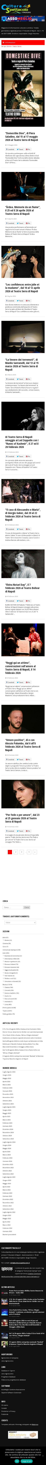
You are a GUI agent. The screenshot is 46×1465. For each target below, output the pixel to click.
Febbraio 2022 (7, 1228)
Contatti (4, 1408)
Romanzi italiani (10, 964)
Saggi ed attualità (10, 970)
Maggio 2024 (7, 1148)
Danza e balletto (10, 993)
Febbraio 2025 (7, 1123)
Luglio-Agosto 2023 (9, 1177)
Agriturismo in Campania (9, 1358)
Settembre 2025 (8, 1104)
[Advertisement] (23, 878)
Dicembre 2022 (8, 1199)
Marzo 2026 (6, 1085)
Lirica (6, 1004)
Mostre (7, 940)
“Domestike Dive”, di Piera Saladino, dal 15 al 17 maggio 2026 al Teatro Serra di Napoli (21, 136)
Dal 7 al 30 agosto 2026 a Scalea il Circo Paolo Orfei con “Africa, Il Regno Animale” (26, 1334)
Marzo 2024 (6, 1155)
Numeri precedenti (9, 1234)
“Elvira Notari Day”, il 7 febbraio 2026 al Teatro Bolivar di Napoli (22, 588)
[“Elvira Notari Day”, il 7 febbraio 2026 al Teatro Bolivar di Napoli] (23, 577)
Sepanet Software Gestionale (11, 1393)
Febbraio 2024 (7, 1158)
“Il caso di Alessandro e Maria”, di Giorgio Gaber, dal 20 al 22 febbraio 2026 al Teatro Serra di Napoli (23, 514)
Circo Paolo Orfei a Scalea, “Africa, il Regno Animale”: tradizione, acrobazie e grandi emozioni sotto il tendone (26, 1312)
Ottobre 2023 (7, 1171)
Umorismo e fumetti (11, 981)
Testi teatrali (8, 976)
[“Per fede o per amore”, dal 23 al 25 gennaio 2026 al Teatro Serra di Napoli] (23, 808)
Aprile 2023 (6, 1187)
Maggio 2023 (7, 1183)
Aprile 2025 (6, 1116)
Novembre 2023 (8, 1167)
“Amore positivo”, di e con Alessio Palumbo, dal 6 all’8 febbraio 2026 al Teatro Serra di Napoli (22, 745)
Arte (4, 937)
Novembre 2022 (8, 1203)
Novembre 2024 (8, 1132)
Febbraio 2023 (7, 1193)
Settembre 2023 (8, 1174)
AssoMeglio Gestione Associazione (13, 1389)
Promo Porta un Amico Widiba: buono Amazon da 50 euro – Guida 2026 (26, 1292)
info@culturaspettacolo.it (20, 1263)
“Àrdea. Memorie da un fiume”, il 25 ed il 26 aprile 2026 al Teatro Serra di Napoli (22, 210)
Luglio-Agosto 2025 (9, 1107)
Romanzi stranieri (10, 967)
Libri (4, 953)
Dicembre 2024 (8, 1129)
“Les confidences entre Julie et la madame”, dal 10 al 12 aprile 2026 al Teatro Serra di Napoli (22, 287)
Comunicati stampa (9, 950)
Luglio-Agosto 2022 (9, 1212)
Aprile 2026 (6, 1081)
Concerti (7, 990)
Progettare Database (8, 1377)
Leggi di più (26, 1461)
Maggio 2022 (7, 1218)
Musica (5, 984)
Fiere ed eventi (9, 999)
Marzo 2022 (6, 1225)
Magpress (35, 1424)
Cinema (5, 943)
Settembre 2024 (8, 1139)
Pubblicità (4, 1414)
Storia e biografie (10, 973)
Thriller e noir (9, 978)
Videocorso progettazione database (13, 1380)
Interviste (7, 1001)
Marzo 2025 (6, 1120)
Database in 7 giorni (8, 1371)
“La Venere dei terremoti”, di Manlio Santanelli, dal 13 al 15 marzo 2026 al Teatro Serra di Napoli (22, 364)
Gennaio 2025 (7, 1126)
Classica (7, 987)
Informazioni (10, 42)
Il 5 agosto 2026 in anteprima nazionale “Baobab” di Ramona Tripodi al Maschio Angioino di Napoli (26, 1343)
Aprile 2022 (6, 1222)
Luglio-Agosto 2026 (9, 1072)
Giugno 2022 (7, 1215)
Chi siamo (4, 1405)
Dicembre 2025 (8, 1094)
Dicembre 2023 (8, 1164)
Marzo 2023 (6, 1190)
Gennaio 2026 (7, 1091)
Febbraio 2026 (7, 1088)
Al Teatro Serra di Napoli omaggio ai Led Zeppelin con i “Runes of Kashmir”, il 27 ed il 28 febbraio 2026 (21, 442)
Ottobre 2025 (7, 1101)
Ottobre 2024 (7, 1136)
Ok (17, 1461)
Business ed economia (12, 956)
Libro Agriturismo (7, 1361)
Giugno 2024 (7, 1145)
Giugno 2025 (7, 1110)
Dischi (6, 996)
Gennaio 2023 (7, 1196)
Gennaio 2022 (7, 1231)
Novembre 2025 (8, 1097)
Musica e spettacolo (11, 961)
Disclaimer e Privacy (8, 1411)
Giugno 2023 (7, 1180)
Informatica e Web (11, 959)
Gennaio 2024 (7, 1161)
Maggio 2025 (7, 1113)
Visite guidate (7, 1014)
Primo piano (7, 1008)
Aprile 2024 (6, 1152)
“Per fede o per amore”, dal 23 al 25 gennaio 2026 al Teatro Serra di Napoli (22, 818)
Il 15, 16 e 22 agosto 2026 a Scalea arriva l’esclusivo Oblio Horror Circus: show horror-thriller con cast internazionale (26, 1301)
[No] (43, 1455)
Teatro (5, 1011)
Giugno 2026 (7, 1075)
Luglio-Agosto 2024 (9, 1142)
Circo (4, 946)
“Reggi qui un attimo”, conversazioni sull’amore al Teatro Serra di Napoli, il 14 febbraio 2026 (20, 668)
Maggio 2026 (7, 1078)
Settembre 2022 (8, 1209)
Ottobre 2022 (7, 1206)
